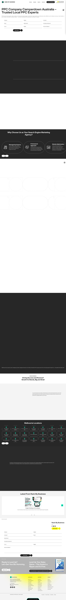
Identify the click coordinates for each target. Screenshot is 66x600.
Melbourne (12, 585)
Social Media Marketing (31, 585)
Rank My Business (12, 594)
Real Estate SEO (40, 584)
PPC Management (30, 584)
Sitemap (55, 594)
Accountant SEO (40, 585)
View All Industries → (40, 590)
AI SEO (29, 590)
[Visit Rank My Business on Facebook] (53, 526)
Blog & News (49, 580)
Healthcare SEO (40, 580)
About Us (49, 579)
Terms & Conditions (47, 594)
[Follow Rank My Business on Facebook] (12, 587)
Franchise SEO (39, 589)
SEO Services (29, 579)
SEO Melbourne (49, 584)
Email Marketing (30, 589)
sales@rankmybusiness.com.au (60, 2)
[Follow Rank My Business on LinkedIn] (14, 587)
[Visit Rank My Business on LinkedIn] (55, 526)
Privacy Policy (49, 589)
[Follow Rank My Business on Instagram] (10, 587)
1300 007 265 (61, 1)
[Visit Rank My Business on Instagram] (52, 526)
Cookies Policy (51, 594)
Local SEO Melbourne (30, 580)
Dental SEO (39, 579)
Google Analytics (50, 585)
